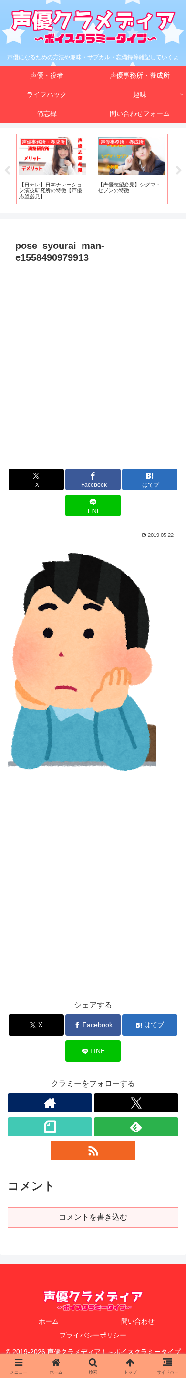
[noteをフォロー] (50, 1126)
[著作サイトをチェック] (50, 1102)
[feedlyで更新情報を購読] (136, 1126)
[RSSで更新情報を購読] (93, 1150)
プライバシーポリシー (93, 1335)
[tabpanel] (52, 169)
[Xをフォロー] (136, 1102)
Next (179, 170)
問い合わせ (138, 1321)
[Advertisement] (93, 365)
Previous (7, 170)
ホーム (49, 1321)
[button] (167, 1212)
